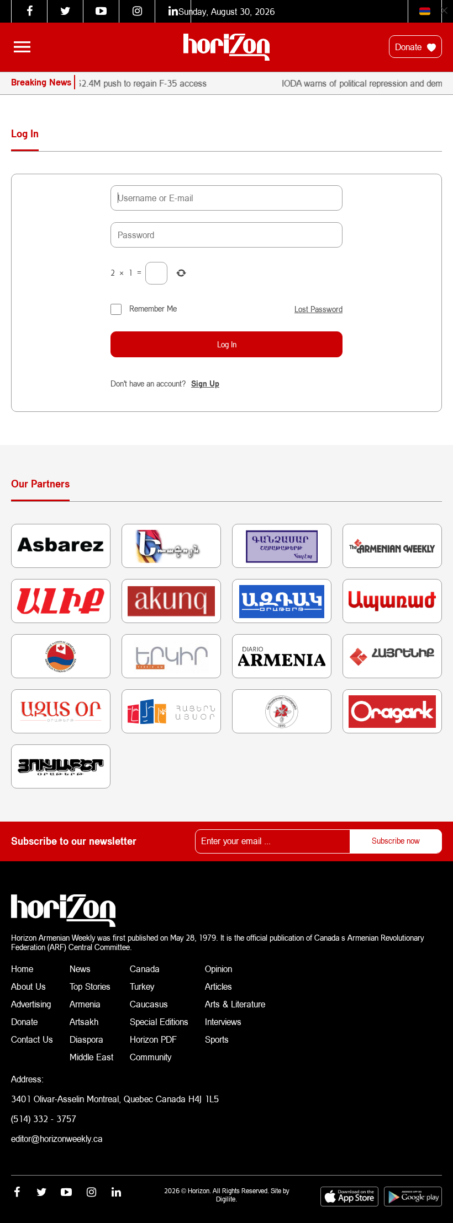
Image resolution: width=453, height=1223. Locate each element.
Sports (217, 1039)
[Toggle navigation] (22, 47)
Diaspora (86, 1039)
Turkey (142, 986)
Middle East (91, 1057)
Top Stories (90, 986)
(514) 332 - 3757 (43, 1118)
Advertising (31, 1004)
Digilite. (226, 1199)
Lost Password (318, 309)
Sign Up (205, 383)
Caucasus (149, 1004)
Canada (145, 968)
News (80, 968)
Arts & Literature (235, 1004)
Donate (409, 46)
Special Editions (159, 1021)
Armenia (85, 1004)
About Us (28, 986)
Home (22, 968)
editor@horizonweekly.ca (57, 1138)
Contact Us (32, 1039)
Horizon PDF (153, 1039)
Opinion (218, 968)
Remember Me (153, 308)
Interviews (223, 1021)
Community (150, 1057)
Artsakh (84, 1021)
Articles (218, 986)
